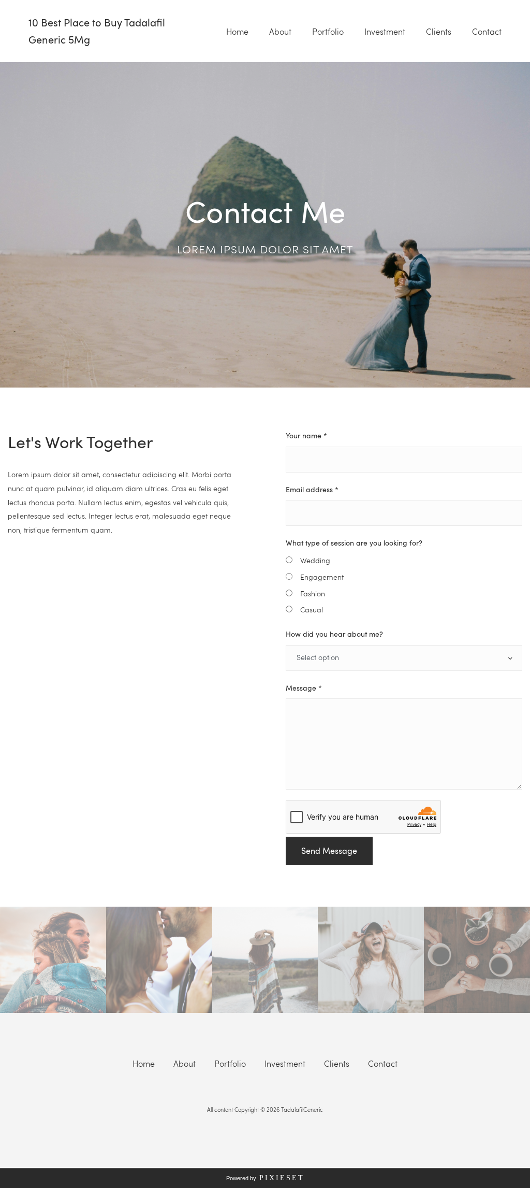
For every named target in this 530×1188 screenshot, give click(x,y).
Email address (312, 489)
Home (237, 31)
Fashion (312, 593)
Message (304, 687)
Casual (311, 609)
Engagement (322, 577)
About (280, 31)
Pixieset (281, 1177)
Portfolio (328, 31)
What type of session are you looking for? (354, 542)
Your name (306, 435)
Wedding (315, 560)
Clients (438, 31)
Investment (384, 31)
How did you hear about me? (334, 633)
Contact (487, 31)
